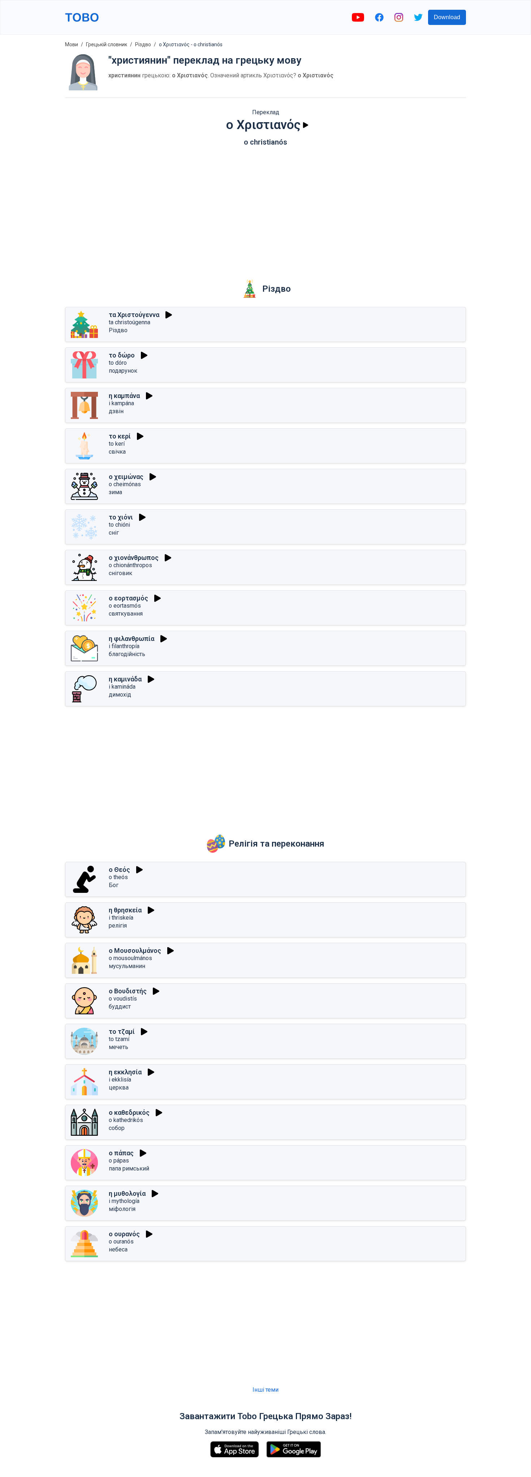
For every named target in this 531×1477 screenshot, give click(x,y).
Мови (71, 44)
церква (119, 1087)
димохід (120, 694)
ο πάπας (121, 1153)
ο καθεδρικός (129, 1112)
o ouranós (121, 1241)
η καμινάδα (125, 679)
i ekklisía (120, 1079)
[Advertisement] (265, 207)
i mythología (124, 1201)
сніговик (120, 573)
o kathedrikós (126, 1120)
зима (115, 492)
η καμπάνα (124, 395)
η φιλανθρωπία (131, 638)
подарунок (123, 370)
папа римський (129, 1168)
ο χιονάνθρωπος (134, 557)
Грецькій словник (106, 44)
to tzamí (119, 1039)
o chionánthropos (130, 565)
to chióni (119, 524)
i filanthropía (124, 646)
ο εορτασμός (128, 598)
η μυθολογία (127, 1193)
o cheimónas (125, 484)
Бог (113, 885)
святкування (126, 613)
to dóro (118, 362)
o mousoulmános (130, 958)
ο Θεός (119, 869)
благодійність (127, 654)
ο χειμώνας (126, 476)
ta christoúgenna (129, 322)
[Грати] (306, 125)
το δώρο (122, 355)
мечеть (118, 1047)
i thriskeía (121, 917)
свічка (117, 451)
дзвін (116, 411)
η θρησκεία (125, 910)
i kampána (121, 403)
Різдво (143, 44)
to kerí (117, 443)
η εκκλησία (125, 1072)
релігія (118, 925)
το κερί (120, 436)
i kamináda (122, 686)
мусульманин (127, 966)
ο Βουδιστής (128, 991)
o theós (118, 877)
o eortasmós (125, 605)
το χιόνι (121, 517)
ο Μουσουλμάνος (135, 950)
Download (447, 17)
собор (117, 1128)
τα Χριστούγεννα (134, 314)
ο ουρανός (124, 1234)
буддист (120, 1006)
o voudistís (123, 998)
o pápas (119, 1160)
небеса (118, 1249)
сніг (114, 532)
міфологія (122, 1209)
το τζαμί (122, 1031)
